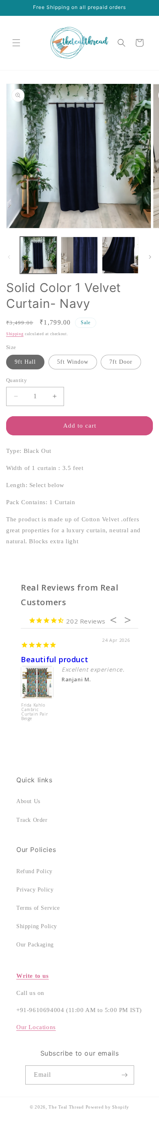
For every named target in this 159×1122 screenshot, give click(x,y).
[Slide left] (9, 257)
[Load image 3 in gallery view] (120, 255)
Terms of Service (38, 908)
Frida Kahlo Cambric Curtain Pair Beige (34, 712)
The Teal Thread (66, 1106)
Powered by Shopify (108, 1106)
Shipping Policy (36, 926)
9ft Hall (25, 362)
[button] (16, 43)
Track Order (32, 820)
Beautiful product (54, 659)
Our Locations (36, 1027)
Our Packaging (35, 945)
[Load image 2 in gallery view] (79, 255)
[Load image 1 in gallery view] (38, 255)
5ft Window (72, 362)
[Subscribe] (125, 1075)
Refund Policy (34, 871)
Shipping (15, 334)
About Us (28, 801)
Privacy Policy (34, 890)
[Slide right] (150, 257)
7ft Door (120, 362)
